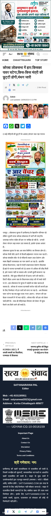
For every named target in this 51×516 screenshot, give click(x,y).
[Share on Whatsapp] (18, 85)
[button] (5, 54)
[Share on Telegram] (23, 85)
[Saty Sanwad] (25, 54)
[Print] (10, 90)
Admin (12, 97)
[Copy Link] (27, 85)
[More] (14, 90)
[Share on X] (14, 85)
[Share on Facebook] (10, 85)
